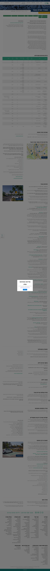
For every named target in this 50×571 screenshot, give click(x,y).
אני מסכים (25, 289)
